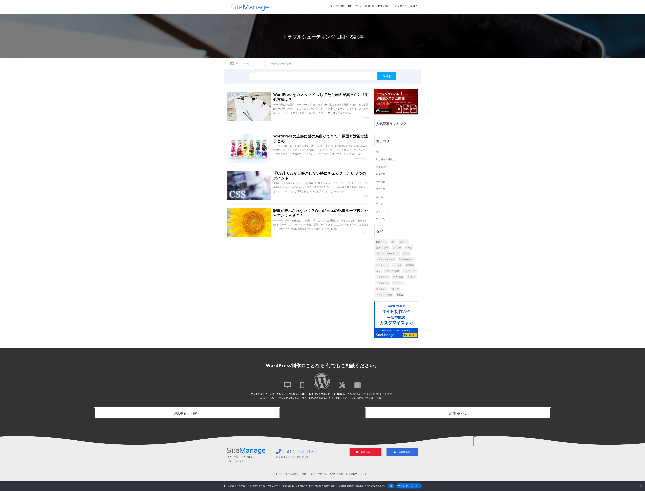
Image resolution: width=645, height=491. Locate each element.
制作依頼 (380, 181)
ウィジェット (410, 271)
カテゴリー (381, 288)
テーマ (379, 204)
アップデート (382, 265)
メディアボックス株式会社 (241, 457)
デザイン (380, 219)
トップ (279, 473)
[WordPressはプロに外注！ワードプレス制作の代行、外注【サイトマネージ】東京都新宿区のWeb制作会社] (249, 7)
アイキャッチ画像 (384, 294)
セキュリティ (383, 166)
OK (391, 485)
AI (377, 151)
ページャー (398, 282)
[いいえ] (640, 486)
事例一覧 (369, 5)
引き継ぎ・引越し (385, 159)
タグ (378, 271)
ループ (409, 247)
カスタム (380, 196)
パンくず (395, 288)
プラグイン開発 (392, 271)
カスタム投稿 (382, 247)
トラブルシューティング (387, 253)
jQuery (406, 253)
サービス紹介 (337, 5)
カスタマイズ (382, 277)
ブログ (413, 5)
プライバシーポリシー (409, 485)
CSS (393, 241)
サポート (412, 277)
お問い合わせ (385, 5)
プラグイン (382, 211)
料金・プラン (308, 473)
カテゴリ (397, 265)
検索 (388, 76)
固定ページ (381, 241)
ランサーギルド (235, 461)
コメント (403, 241)
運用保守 (380, 174)
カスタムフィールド (385, 259)
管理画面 (410, 265)
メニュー (397, 247)
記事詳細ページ (406, 259)
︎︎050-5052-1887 (299, 451)
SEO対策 (380, 189)
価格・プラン (355, 5)
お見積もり (401, 5)
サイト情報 (398, 277)
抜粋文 (400, 294)
